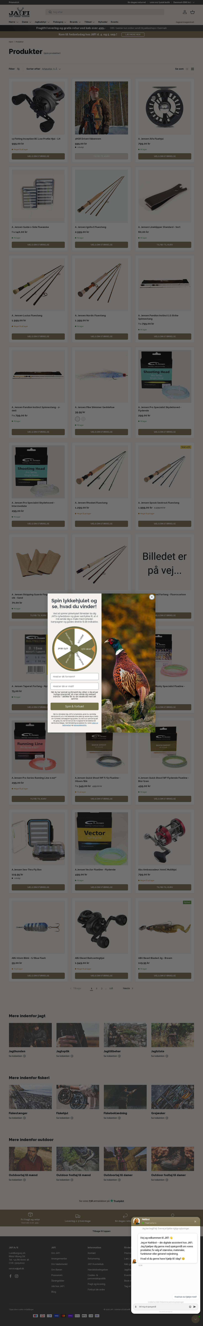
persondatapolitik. (80, 725)
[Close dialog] (151, 597)
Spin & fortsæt (74, 706)
